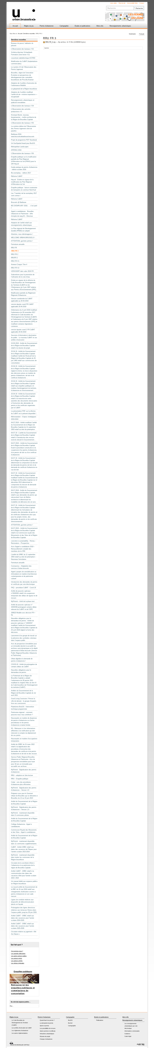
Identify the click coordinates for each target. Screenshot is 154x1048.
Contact (141, 3)
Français (141, 34)
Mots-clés (99, 26)
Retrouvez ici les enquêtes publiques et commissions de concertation (23, 989)
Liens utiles (113, 3)
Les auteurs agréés (16, 960)
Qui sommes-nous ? (17, 951)
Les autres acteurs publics (19, 956)
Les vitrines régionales (17, 963)
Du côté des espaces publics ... (20, 1002)
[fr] (48, 11)
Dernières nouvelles (29, 33)
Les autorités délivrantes (18, 953)
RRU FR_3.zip (50, 42)
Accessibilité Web (132, 3)
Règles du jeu (29, 26)
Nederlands (132, 34)
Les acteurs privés (16, 958)
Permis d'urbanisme (46, 26)
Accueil (15, 26)
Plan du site (122, 3)
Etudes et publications (82, 26)
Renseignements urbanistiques (120, 26)
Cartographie (64, 26)
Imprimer (46, 48)
